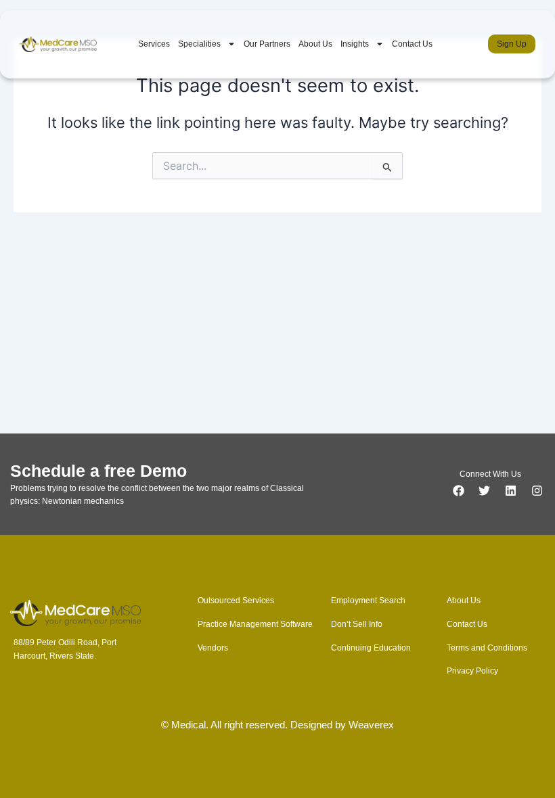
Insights (354, 44)
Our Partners (267, 44)
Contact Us (412, 44)
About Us (315, 44)
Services (154, 44)
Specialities (199, 44)
